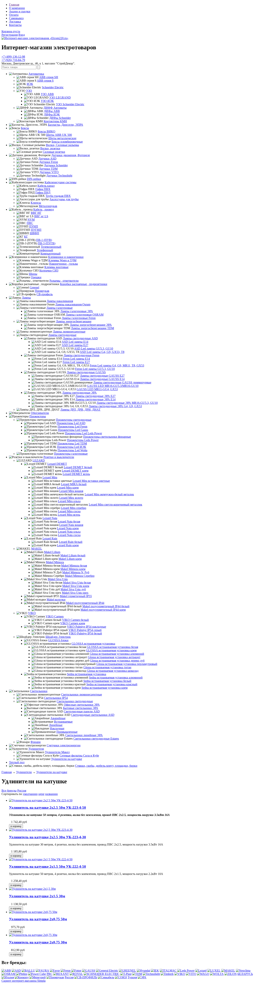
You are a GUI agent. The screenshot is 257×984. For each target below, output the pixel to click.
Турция (132, 977)
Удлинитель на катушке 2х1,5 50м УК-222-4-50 (47, 866)
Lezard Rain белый (70, 541)
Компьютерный (50, 253)
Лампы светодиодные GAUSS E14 (102, 379)
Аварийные (57, 718)
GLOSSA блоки (58, 640)
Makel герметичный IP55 (76, 596)
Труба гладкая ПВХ (58, 195)
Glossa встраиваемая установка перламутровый (126, 664)
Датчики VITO (49, 172)
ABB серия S (45, 80)
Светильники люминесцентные (81, 694)
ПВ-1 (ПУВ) (44, 240)
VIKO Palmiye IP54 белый (85, 633)
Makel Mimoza (55, 562)
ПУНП (33, 226)
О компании (17, 8)
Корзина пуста (11, 31)
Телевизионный (51, 246)
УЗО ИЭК (47, 101)
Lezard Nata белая (69, 521)
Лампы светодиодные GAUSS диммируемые (122, 382)
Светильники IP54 (56, 697)
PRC (49, 974)
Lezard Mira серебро (73, 508)
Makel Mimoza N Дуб (75, 572)
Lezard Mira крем (68, 487)
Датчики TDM (48, 168)
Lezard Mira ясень (69, 514)
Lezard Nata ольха (69, 531)
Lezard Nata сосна (69, 535)
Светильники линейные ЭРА (84, 735)
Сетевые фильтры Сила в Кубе (79, 755)
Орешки (36, 277)
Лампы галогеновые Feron (79, 318)
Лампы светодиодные (62, 335)
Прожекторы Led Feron (72, 426)
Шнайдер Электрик (58, 636)
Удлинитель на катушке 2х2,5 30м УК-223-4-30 (47, 837)
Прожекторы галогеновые (71, 453)
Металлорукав (48, 206)
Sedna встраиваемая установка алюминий (116, 677)
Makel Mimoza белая (74, 565)
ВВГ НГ (36, 212)
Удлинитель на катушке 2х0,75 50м (38, 919)
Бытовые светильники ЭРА (80, 708)
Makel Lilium (52, 552)
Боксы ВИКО (46, 131)
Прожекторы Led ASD (71, 423)
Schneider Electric (53, 87)
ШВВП (34, 233)
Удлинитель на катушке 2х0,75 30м (38, 942)
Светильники (38, 691)
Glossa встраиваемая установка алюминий (117, 653)
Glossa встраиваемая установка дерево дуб (117, 660)
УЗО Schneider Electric (70, 104)
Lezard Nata (50, 518)
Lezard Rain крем (68, 545)
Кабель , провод (43, 209)
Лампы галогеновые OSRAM (84, 314)
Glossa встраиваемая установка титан (107, 667)
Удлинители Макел (57, 752)
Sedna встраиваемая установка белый (107, 681)
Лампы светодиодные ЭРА (79, 392)
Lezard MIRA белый (74, 484)
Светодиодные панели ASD (82, 711)
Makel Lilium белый (72, 555)
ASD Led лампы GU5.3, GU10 (93, 348)
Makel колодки (56, 599)
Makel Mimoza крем (72, 569)
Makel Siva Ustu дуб (73, 589)
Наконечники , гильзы (63, 263)
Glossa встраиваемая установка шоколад (112, 670)
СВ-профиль (44, 294)
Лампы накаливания (60, 301)
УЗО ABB (47, 94)
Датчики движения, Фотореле (70, 155)
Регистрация (10, 34)
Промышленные (67, 731)
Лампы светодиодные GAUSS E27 (102, 375)
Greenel (34, 287)
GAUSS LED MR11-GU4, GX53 (97, 389)
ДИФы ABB (52, 111)
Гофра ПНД (42, 192)
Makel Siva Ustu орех (75, 592)
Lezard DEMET (57, 463)
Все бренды (9, 790)
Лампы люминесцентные (69, 331)
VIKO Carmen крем (72, 623)
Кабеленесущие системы (60, 182)
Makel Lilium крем (70, 558)
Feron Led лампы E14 (76, 358)
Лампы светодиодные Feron (81, 355)
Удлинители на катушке (66, 759)
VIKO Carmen (55, 616)
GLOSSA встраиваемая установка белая (112, 647)
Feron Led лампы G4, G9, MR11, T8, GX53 (117, 365)
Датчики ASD (47, 158)
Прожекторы (37, 416)
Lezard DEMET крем (75, 470)
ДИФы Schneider (60, 117)
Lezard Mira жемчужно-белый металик (109, 494)
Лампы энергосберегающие (73, 321)
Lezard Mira (50, 477)
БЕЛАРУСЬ (245, 974)
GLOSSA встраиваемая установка (93, 643)
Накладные (57, 728)
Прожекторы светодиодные (73, 419)
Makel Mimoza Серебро (79, 575)
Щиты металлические (62, 138)
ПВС (30, 223)
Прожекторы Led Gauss (73, 430)
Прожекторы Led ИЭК (71, 446)
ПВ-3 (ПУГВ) (46, 243)
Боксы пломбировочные (67, 141)
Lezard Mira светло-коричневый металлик (115, 504)
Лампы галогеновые (59, 307)
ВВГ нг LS (41, 216)
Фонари (35, 742)
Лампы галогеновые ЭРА (76, 311)
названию (51, 794)
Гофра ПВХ (42, 189)
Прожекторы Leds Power (83, 440)
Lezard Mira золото (71, 497)
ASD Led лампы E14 (75, 341)
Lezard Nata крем (68, 528)
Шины (33, 273)
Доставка (15, 21)
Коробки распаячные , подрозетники (83, 284)
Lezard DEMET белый (78, 467)
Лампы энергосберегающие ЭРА (91, 324)
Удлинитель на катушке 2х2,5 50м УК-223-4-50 (47, 808)
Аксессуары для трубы (64, 199)
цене (41, 794)
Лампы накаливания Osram (72, 304)
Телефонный (45, 250)
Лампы (26, 297)
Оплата (13, 14)
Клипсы (36, 202)
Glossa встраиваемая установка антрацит (114, 657)
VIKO (32, 613)
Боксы (25, 128)
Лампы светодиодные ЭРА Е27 (95, 396)
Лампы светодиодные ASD (80, 338)
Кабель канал (46, 185)
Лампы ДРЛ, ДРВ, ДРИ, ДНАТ (80, 409)
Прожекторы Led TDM (72, 443)
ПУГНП (36, 229)
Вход (21, 34)
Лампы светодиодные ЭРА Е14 (95, 399)
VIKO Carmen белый (75, 619)
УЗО (29, 90)
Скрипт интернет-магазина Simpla (24, 980)
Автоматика (36, 73)
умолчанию (30, 794)
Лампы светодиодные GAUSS (86, 372)
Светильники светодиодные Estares (96, 738)
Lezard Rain (50, 538)
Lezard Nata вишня (71, 524)
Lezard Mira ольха (69, 501)
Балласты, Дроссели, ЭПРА (65, 124)
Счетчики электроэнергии (64, 745)
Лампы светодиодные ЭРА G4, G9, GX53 (115, 406)
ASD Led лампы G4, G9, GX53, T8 (102, 352)
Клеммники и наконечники (66, 257)
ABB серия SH (48, 77)
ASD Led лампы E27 (75, 345)
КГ (26, 236)
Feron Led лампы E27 (76, 362)
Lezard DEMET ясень (76, 474)
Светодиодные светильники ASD (92, 714)
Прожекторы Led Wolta (72, 450)
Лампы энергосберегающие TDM (92, 328)
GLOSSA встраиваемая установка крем (111, 650)
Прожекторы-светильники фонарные (107, 436)
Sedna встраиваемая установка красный (111, 684)
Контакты (15, 25)
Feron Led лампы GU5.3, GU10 (95, 368)
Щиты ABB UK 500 (59, 134)
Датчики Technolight (59, 175)
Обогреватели (40, 413)
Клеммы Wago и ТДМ (62, 260)
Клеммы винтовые (56, 267)
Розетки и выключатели (58, 457)
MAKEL (36, 548)
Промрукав (42, 290)
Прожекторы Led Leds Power (83, 433)
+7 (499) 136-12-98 (13, 56)
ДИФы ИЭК (52, 114)
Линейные (55, 725)
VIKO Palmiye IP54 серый (85, 630)
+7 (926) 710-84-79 (13, 60)
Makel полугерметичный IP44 (85, 602)
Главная (14, 4)
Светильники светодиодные (75, 701)
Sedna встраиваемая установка (86, 674)
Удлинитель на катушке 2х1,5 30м (37, 896)
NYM (31, 219)
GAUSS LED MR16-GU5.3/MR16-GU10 (112, 385)
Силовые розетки (54, 151)
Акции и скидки (19, 11)
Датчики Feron (48, 162)
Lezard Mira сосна (69, 511)
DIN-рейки (34, 179)
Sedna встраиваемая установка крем (104, 687)
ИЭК (30, 84)
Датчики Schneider (56, 165)
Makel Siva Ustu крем (75, 586)
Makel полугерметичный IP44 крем (103, 609)
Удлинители (36, 748)
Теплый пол (16, 762)
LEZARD (39, 460)
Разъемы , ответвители (64, 280)
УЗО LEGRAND (60, 97)
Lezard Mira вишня (71, 491)
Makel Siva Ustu (58, 579)
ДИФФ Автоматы (55, 107)
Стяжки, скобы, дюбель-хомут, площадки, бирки (106, 765)
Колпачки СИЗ (48, 270)
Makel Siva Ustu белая (77, 582)
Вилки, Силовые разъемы (62, 145)
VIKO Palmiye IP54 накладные (86, 626)
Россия (21, 790)
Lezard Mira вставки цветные (91, 480)
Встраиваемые (63, 721)
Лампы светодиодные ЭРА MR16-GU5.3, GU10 (127, 402)
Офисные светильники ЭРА (82, 704)
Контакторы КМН (55, 121)
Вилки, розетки (50, 148)
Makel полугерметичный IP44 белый (105, 606)
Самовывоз (16, 18)
